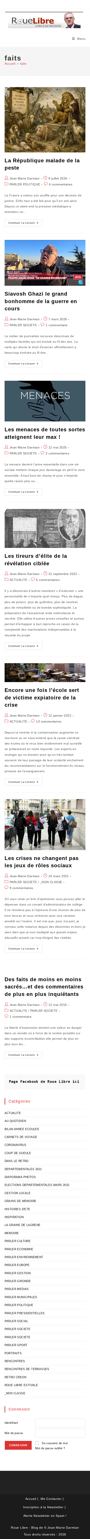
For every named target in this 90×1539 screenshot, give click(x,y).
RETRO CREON (15, 1377)
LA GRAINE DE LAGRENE (23, 1225)
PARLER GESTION (18, 1273)
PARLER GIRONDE (18, 1281)
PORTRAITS (13, 1353)
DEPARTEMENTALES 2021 (23, 1169)
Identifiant (11, 1422)
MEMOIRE (12, 1233)
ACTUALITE (18, 580)
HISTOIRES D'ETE (17, 1209)
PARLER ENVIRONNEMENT (24, 1257)
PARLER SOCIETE (23, 325)
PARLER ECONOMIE (19, 1249)
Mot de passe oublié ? (50, 1448)
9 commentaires (21, 888)
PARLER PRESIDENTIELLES (25, 1313)
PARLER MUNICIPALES (21, 1297)
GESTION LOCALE (18, 1193)
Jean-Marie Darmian (25, 178)
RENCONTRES (15, 1361)
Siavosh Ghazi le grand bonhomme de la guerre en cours (41, 301)
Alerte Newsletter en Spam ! (45, 1515)
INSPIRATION (14, 1217)
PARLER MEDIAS (17, 1289)
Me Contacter (51, 1499)
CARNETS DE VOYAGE (21, 1137)
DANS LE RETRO (17, 1161)
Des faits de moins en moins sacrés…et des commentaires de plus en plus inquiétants (44, 986)
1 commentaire (57, 325)
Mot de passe (14, 1433)
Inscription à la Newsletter (43, 1507)
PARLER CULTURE (18, 1241)
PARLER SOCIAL (16, 1321)
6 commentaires (61, 184)
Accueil (30, 1499)
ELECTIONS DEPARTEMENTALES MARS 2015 (37, 1185)
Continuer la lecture (25, 224)
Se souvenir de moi (55, 1443)
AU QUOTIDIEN (15, 1121)
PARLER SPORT (16, 1345)
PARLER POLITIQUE (25, 184)
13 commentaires (48, 721)
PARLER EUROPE (17, 1265)
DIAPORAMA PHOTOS (20, 1177)
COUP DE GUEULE (18, 1153)
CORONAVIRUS (15, 1145)
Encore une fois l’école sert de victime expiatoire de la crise (42, 697)
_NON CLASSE (51, 882)
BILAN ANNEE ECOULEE (22, 1129)
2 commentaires (57, 453)
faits (23, 63)
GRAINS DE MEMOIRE (20, 1201)
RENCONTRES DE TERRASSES (27, 1369)
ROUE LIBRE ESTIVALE (21, 1385)
